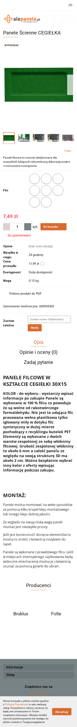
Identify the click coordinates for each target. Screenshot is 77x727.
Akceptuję (61, 711)
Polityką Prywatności (16, 704)
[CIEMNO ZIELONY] (34, 179)
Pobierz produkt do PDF (25, 293)
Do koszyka (51, 226)
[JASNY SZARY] (58, 190)
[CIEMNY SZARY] (46, 179)
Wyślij (35, 327)
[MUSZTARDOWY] (34, 202)
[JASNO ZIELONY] (46, 190)
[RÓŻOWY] (46, 202)
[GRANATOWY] (34, 190)
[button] (38, 667)
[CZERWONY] (58, 179)
